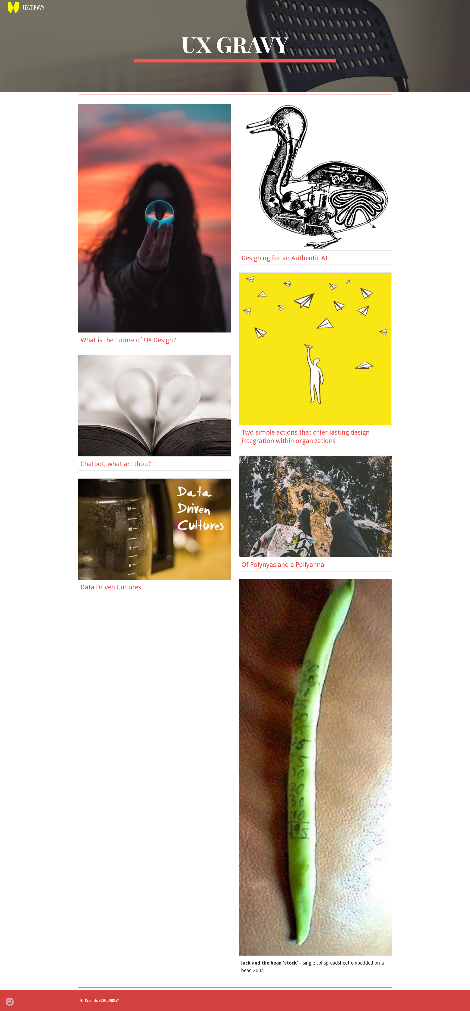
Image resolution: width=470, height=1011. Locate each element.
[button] (10, 1002)
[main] (235, 46)
